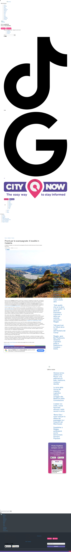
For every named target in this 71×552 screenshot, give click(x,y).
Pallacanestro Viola (5, 218)
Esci (70, 551)
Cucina (5, 11)
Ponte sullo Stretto (5, 220)
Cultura (5, 8)
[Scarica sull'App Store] (53, 458)
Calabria (5, 344)
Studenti (5, 10)
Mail (26, 541)
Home (5, 5)
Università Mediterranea (6, 219)
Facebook (29, 541)
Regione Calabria (5, 221)
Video (5, 16)
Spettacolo (6, 9)
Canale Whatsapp (13, 342)
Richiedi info (39, 536)
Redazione (6, 18)
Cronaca (3, 216)
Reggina (3, 217)
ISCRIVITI (56, 546)
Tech (5, 13)
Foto (4, 15)
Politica (3, 215)
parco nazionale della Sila (9, 308)
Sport (5, 7)
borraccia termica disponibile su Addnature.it (12, 306)
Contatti (5, 19)
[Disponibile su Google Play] (60, 458)
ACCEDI (9, 28)
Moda (5, 12)
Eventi (8, 210)
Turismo (12, 238)
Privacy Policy (5, 530)
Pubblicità (5, 17)
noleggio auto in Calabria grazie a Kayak (34, 320)
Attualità (5, 6)
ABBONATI (3, 28)
